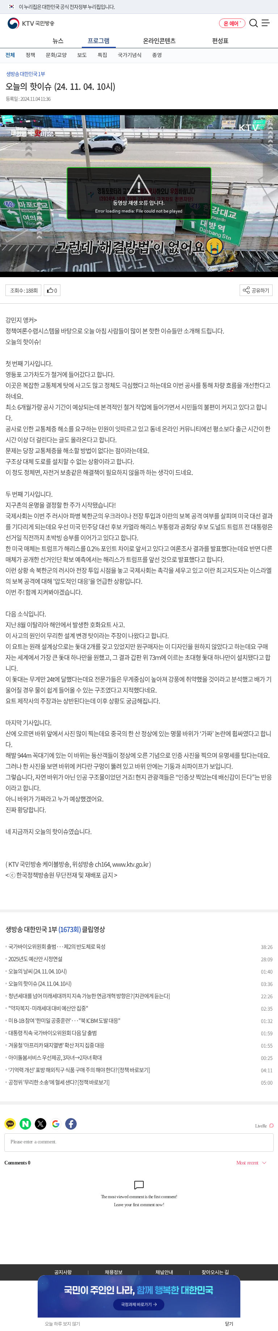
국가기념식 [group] (130, 55)
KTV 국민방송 (20, 20)
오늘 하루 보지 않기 (62, 1324)
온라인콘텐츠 (159, 40)
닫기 (229, 1324)
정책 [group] (30, 55)
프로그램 (98, 40)
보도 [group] (82, 55)
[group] (139, 1296)
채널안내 (164, 1272)
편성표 (220, 40)
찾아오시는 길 (215, 1272)
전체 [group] (10, 55)
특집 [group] (102, 55)
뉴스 (57, 40)
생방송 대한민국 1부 (25, 73)
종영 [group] (157, 55)
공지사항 (63, 1272)
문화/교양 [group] (56, 55)
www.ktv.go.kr (130, 863)
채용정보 (113, 1272)
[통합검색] (253, 23)
